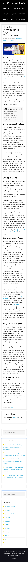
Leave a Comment (8, 41)
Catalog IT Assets (8, 114)
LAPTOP (7, 532)
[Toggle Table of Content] (19, 109)
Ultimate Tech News (14, 3)
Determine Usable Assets (10, 116)
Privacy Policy (13, 552)
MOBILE (7, 536)
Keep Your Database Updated (11, 120)
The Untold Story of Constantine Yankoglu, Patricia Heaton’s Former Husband (13, 469)
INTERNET (7, 528)
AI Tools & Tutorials (10, 506)
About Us (5, 552)
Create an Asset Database (10, 111)
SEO (12, 407)
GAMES (7, 525)
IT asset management (14, 78)
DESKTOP (7, 517)
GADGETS (7, 521)
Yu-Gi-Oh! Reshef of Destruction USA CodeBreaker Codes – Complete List (13, 477)
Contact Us (14, 554)
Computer (7, 510)
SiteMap (17, 555)
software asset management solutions (14, 231)
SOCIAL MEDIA (9, 543)
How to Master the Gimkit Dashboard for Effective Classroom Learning (12, 461)
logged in (15, 418)
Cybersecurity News (10, 514)
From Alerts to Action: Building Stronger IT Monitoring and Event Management (12, 447)
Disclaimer (7, 554)
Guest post (21, 552)
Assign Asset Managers (10, 118)
